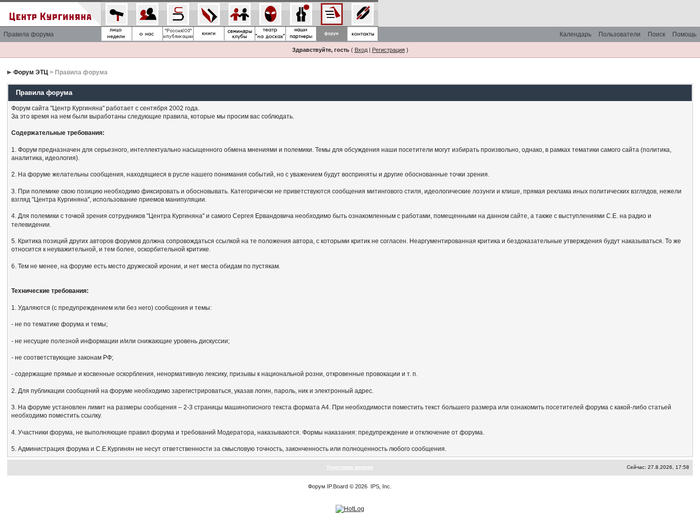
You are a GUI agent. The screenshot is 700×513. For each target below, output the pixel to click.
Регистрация (388, 50)
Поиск (656, 34)
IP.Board (337, 486)
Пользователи (620, 34)
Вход (361, 50)
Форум (316, 486)
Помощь (684, 34)
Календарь (575, 34)
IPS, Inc (380, 486)
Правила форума (29, 34)
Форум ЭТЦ (30, 72)
